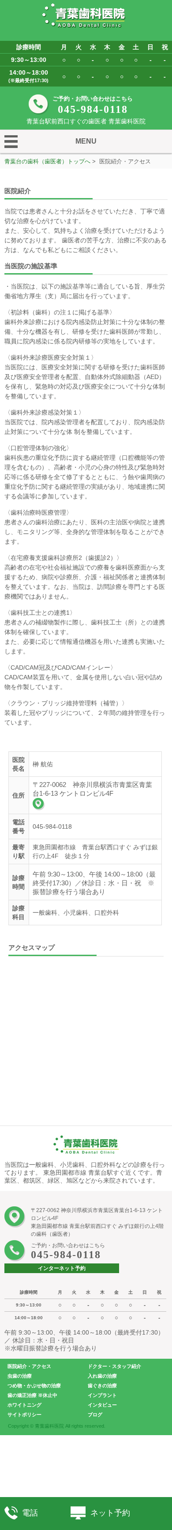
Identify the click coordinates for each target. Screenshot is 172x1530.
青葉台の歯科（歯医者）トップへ (47, 161)
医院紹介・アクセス (29, 1366)
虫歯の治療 (19, 1375)
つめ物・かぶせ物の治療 (34, 1385)
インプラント (102, 1395)
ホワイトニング (24, 1404)
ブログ (95, 1414)
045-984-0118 (93, 109)
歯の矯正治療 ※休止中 (32, 1395)
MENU (86, 141)
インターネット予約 (62, 1268)
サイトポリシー (24, 1414)
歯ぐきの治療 (102, 1385)
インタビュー (102, 1404)
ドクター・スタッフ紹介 (114, 1366)
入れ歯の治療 (102, 1375)
